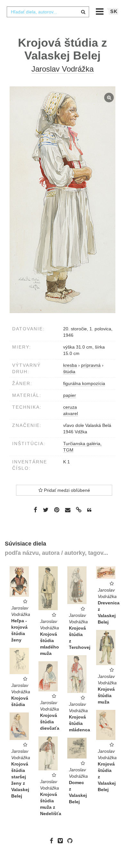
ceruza (70, 407)
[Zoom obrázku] (62, 199)
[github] (71, 840)
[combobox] (48, 11)
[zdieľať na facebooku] (35, 510)
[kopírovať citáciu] (89, 510)
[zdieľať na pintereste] (57, 510)
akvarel (70, 413)
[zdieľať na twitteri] (46, 510)
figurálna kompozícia (84, 383)
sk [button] (114, 11)
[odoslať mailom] (67, 510)
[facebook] (53, 840)
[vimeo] (62, 840)
